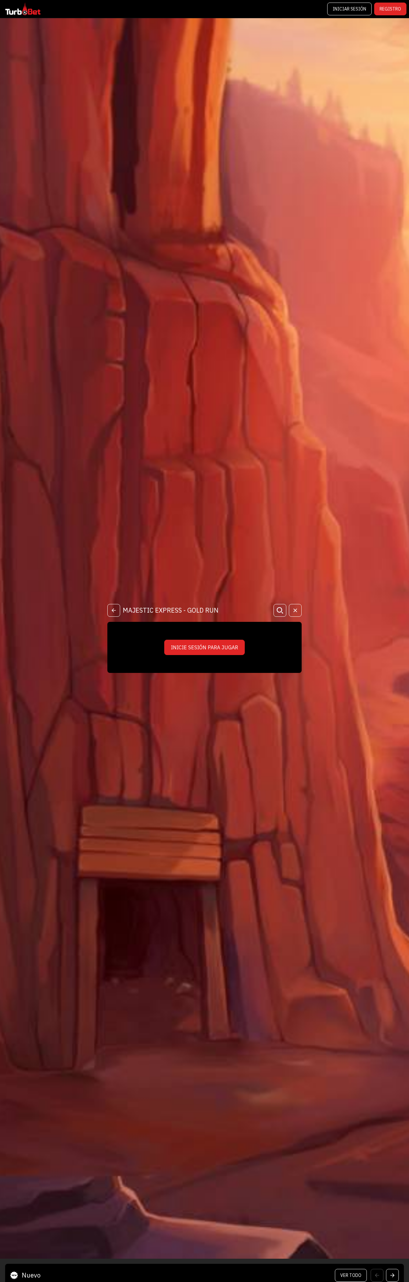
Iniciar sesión (349, 9)
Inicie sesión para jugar (204, 647)
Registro (390, 9)
